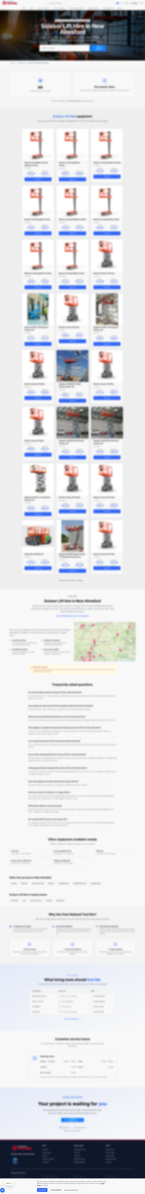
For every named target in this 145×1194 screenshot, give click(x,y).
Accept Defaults (56, 1190)
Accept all (42, 1190)
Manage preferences (71, 1190)
